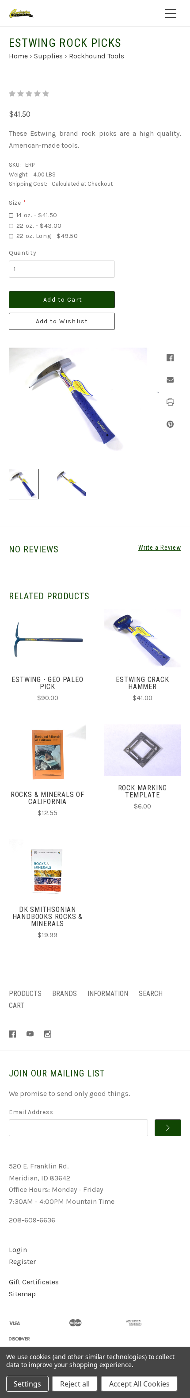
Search (151, 993)
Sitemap (22, 1294)
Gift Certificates (34, 1282)
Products (25, 993)
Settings (27, 1384)
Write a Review (159, 547)
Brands (64, 993)
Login (18, 1249)
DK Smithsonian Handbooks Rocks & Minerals (47, 916)
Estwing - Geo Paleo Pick (47, 683)
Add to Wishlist (62, 321)
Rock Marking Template (142, 791)
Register (22, 1261)
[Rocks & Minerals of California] (47, 753)
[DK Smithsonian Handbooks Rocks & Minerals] (47, 868)
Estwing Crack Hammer (142, 683)
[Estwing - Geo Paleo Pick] (47, 638)
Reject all (75, 1384)
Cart (16, 1005)
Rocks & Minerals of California (47, 798)
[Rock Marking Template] (142, 750)
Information (107, 993)
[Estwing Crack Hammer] (142, 638)
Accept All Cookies (139, 1384)
